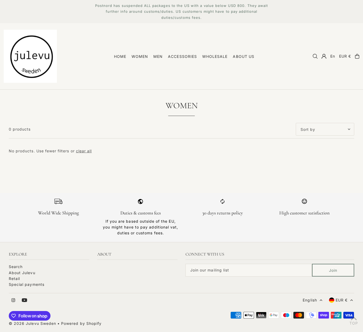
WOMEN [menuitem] (140, 56)
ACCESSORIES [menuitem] (182, 56)
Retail (14, 278)
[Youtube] (24, 300)
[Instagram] (13, 300)
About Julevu (22, 272)
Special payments (26, 284)
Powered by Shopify (81, 323)
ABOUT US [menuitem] (243, 56)
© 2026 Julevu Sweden (32, 323)
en (332, 56)
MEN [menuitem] (158, 56)
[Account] (324, 56)
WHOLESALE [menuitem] (214, 56)
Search (16, 266)
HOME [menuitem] (120, 56)
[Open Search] (315, 56)
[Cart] (357, 56)
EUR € (345, 56)
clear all (84, 151)
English (310, 300)
